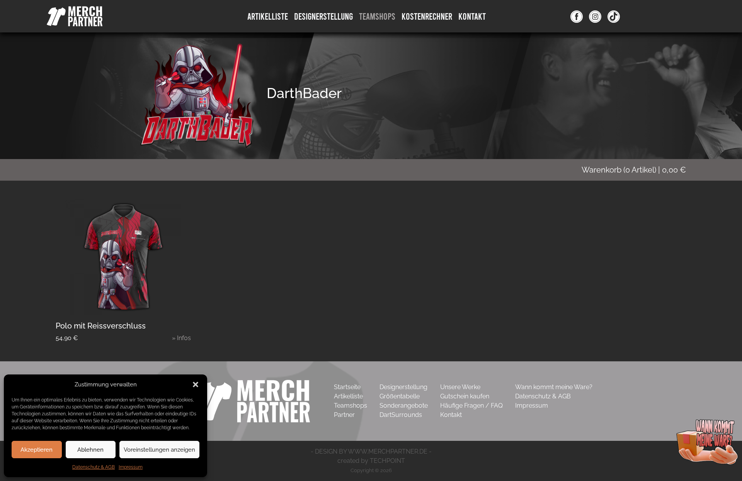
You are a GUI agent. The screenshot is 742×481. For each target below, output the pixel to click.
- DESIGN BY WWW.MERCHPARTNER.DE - (371, 451)
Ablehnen (90, 449)
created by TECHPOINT (371, 460)
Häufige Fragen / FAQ (471, 405)
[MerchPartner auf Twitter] (613, 16)
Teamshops (377, 16)
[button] (195, 384)
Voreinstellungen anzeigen (159, 449)
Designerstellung (403, 387)
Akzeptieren (36, 449)
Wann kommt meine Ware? (553, 387)
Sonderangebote (404, 405)
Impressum (131, 467)
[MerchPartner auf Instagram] (595, 16)
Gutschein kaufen (464, 396)
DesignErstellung (323, 16)
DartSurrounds (401, 414)
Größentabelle (400, 396)
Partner (344, 414)
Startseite (347, 387)
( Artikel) (634, 169)
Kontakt (472, 16)
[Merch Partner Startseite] (251, 400)
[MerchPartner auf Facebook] (576, 16)
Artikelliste (267, 16)
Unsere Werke (460, 387)
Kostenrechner (427, 16)
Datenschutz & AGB (93, 467)
